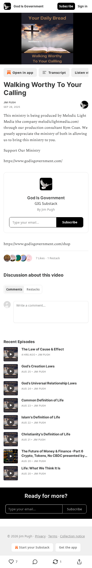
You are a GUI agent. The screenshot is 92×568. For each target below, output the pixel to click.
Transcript (57, 72)
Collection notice (72, 536)
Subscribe (66, 6)
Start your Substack (34, 547)
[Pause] (5, 59)
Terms (52, 536)
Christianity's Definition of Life (45, 434)
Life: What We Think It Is (40, 468)
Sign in (83, 6)
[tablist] (23, 289)
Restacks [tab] (33, 289)
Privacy (40, 536)
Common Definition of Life (42, 400)
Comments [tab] (14, 289)
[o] (10, 354)
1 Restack (53, 258)
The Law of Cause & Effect (42, 349)
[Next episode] (15, 59)
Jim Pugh (10, 102)
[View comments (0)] (35, 561)
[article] (46, 354)
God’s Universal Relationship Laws (49, 383)
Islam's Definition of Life (40, 417)
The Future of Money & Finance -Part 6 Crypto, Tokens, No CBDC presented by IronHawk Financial (53, 453)
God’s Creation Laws (37, 366)
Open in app (23, 72)
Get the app (68, 547)
